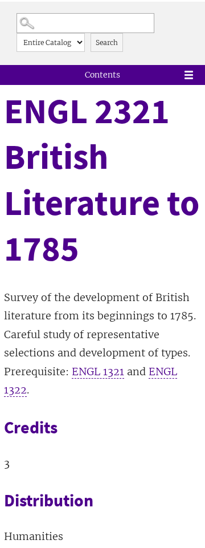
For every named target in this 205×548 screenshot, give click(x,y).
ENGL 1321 (98, 371)
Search (107, 42)
